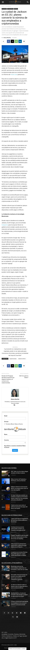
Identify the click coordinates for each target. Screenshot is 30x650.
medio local (14, 74)
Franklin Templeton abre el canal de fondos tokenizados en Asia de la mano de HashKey (19, 537)
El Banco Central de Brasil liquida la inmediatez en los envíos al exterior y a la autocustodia (19, 603)
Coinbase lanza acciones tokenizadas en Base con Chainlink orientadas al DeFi (18, 528)
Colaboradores (10, 8)
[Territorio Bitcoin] (15, 2)
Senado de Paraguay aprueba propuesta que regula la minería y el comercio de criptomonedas (8, 379)
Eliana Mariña (7, 37)
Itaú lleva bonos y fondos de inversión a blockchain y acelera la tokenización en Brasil (19, 594)
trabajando (5, 225)
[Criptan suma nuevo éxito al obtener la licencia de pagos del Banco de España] (6, 507)
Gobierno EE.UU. (22, 358)
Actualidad (8, 6)
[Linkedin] (20, 41)
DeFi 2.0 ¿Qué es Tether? (23, 376)
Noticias (15, 8)
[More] (24, 41)
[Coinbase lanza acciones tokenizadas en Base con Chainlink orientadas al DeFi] (6, 529)
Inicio (3, 6)
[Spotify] (20, 613)
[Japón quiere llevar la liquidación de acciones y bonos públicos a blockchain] (6, 520)
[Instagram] (8, 613)
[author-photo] (15, 397)
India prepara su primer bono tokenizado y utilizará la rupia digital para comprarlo (18, 545)
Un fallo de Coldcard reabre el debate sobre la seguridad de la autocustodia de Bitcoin (19, 586)
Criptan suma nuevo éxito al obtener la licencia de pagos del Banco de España (19, 506)
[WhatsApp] (16, 41)
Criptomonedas (12, 358)
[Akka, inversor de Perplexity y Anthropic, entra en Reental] (6, 481)
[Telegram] (24, 613)
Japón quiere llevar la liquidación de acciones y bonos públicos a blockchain (19, 520)
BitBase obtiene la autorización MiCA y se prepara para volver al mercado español (19, 488)
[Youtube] (17, 617)
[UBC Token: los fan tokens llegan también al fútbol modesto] (6, 473)
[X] (12, 41)
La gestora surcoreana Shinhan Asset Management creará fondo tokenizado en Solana (19, 554)
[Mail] (16, 613)
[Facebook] (8, 41)
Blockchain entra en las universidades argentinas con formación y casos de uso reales (19, 568)
